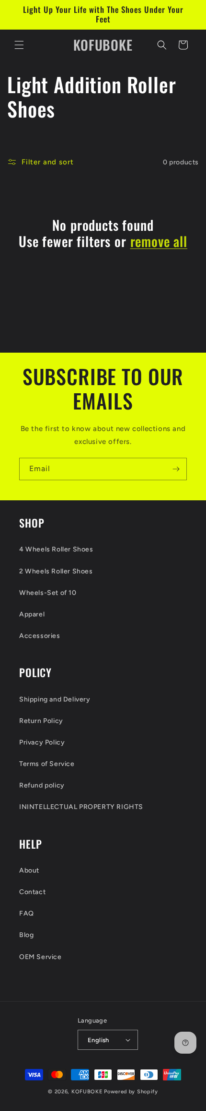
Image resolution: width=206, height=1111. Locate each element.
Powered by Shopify (131, 1092)
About (29, 870)
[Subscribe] (175, 469)
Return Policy (41, 721)
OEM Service (40, 957)
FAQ (26, 913)
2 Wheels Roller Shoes (56, 571)
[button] (19, 44)
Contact (32, 892)
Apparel (32, 614)
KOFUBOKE (87, 1092)
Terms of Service (47, 764)
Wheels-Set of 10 (48, 593)
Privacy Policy (42, 742)
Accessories (39, 636)
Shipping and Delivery (55, 699)
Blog (26, 935)
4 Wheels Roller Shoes (56, 549)
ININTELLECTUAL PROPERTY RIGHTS (81, 807)
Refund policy (42, 785)
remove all (158, 241)
